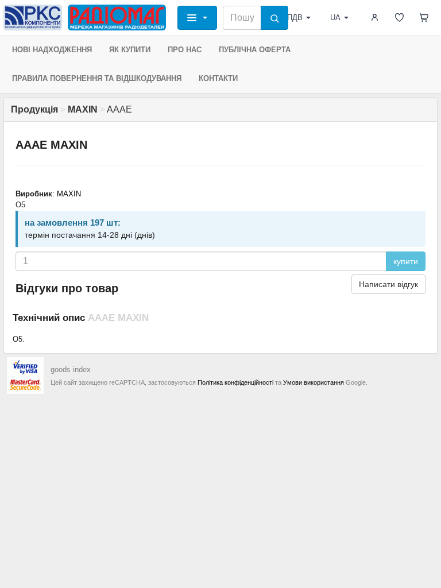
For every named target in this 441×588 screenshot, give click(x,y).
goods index (71, 369)
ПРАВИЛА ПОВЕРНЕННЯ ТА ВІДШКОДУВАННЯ (96, 78)
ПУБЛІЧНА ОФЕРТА (255, 49)
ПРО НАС (185, 49)
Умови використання (313, 382)
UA (335, 17)
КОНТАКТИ (218, 78)
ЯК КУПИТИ (129, 49)
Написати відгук (388, 284)
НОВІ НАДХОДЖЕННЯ (52, 49)
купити (405, 261)
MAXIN (69, 193)
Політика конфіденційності (235, 382)
